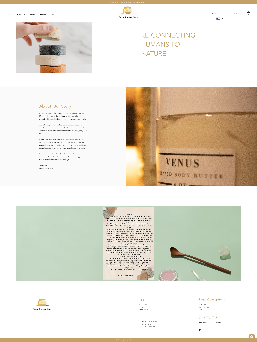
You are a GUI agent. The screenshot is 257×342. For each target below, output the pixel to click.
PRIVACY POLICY (146, 324)
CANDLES (143, 304)
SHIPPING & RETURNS (148, 327)
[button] (248, 13)
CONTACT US (204, 307)
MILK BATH (143, 310)
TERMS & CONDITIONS (148, 322)
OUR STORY (203, 304)
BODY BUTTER (144, 307)
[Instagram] (200, 330)
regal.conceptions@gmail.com (210, 322)
